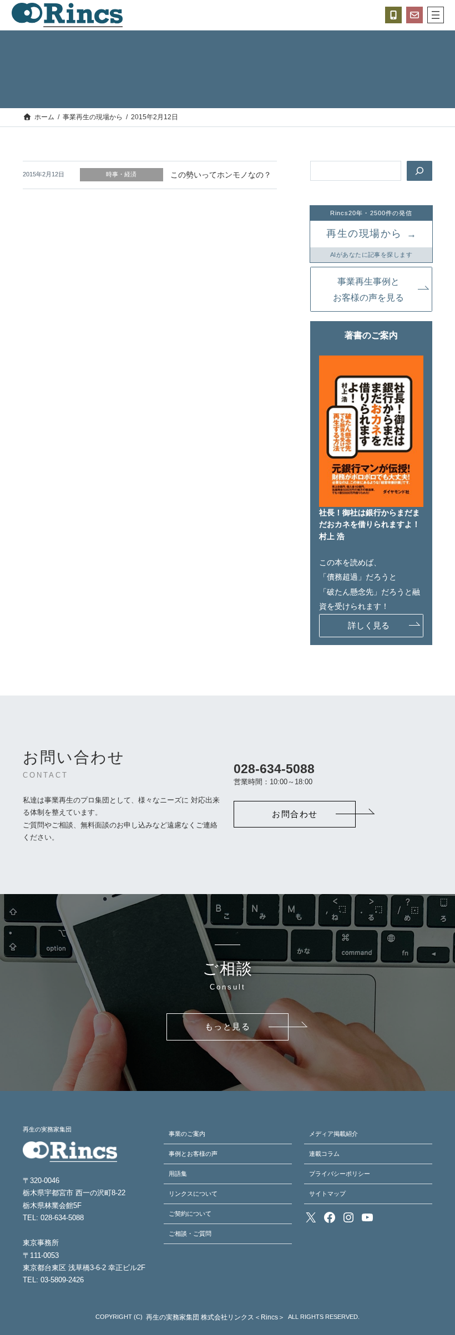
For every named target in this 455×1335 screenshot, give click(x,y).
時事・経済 (121, 174)
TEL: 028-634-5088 (53, 1218)
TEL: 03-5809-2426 (53, 1280)
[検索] (419, 171)
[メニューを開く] (435, 15)
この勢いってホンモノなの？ (220, 174)
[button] (371, 289)
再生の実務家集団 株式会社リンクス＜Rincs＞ (215, 1317)
